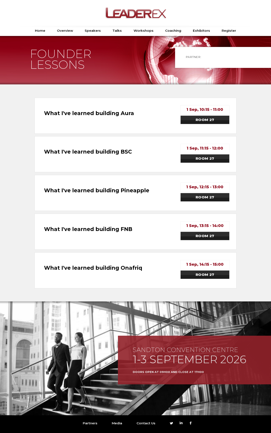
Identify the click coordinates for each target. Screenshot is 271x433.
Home (40, 31)
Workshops (143, 31)
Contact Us (146, 423)
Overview (65, 31)
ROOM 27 (205, 120)
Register (229, 31)
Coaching (173, 31)
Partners (90, 423)
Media (117, 423)
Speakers (93, 31)
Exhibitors (201, 31)
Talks (117, 31)
